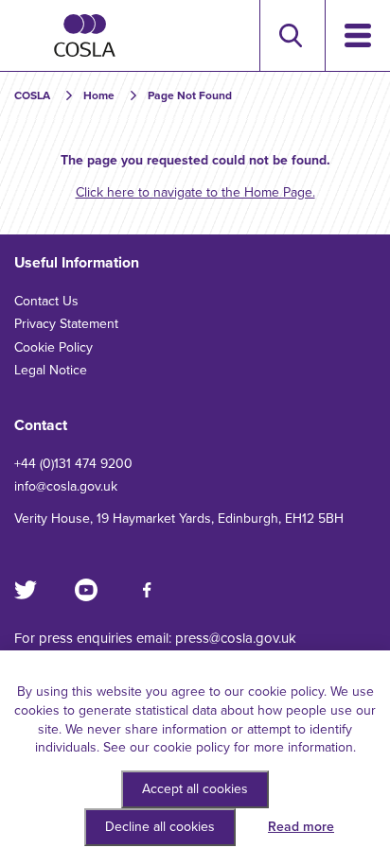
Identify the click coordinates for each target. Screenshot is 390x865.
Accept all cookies (195, 789)
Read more (301, 827)
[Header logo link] (84, 35)
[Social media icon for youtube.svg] (86, 590)
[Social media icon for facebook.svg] (146, 590)
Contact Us (46, 301)
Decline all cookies (160, 827)
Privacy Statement (66, 324)
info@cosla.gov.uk (65, 486)
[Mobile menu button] (357, 35)
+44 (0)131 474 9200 (73, 464)
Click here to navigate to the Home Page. (195, 192)
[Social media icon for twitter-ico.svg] (25, 590)
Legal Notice (50, 370)
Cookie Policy (53, 347)
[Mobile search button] (290, 35)
